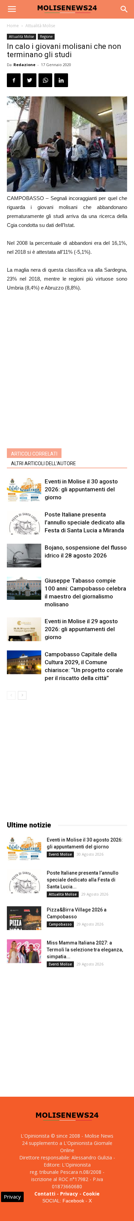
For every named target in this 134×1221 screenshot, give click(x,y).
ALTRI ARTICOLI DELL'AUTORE (43, 463)
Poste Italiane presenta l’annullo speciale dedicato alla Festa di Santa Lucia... (83, 879)
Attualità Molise (40, 26)
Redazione (24, 64)
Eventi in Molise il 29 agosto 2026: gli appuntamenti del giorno (81, 629)
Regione (46, 36)
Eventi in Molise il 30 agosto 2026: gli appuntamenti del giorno (81, 489)
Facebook (73, 1200)
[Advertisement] (67, 368)
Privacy (69, 1193)
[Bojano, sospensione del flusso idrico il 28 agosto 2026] (24, 555)
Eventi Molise (60, 854)
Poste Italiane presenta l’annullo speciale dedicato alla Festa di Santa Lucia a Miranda (85, 522)
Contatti (44, 1193)
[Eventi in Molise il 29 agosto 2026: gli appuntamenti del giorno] (24, 629)
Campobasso (60, 924)
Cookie (91, 1193)
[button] (124, 9)
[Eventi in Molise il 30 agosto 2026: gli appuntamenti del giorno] (24, 489)
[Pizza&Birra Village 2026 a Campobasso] (24, 918)
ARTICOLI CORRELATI (34, 454)
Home (13, 26)
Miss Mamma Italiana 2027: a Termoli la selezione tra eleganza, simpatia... (85, 949)
